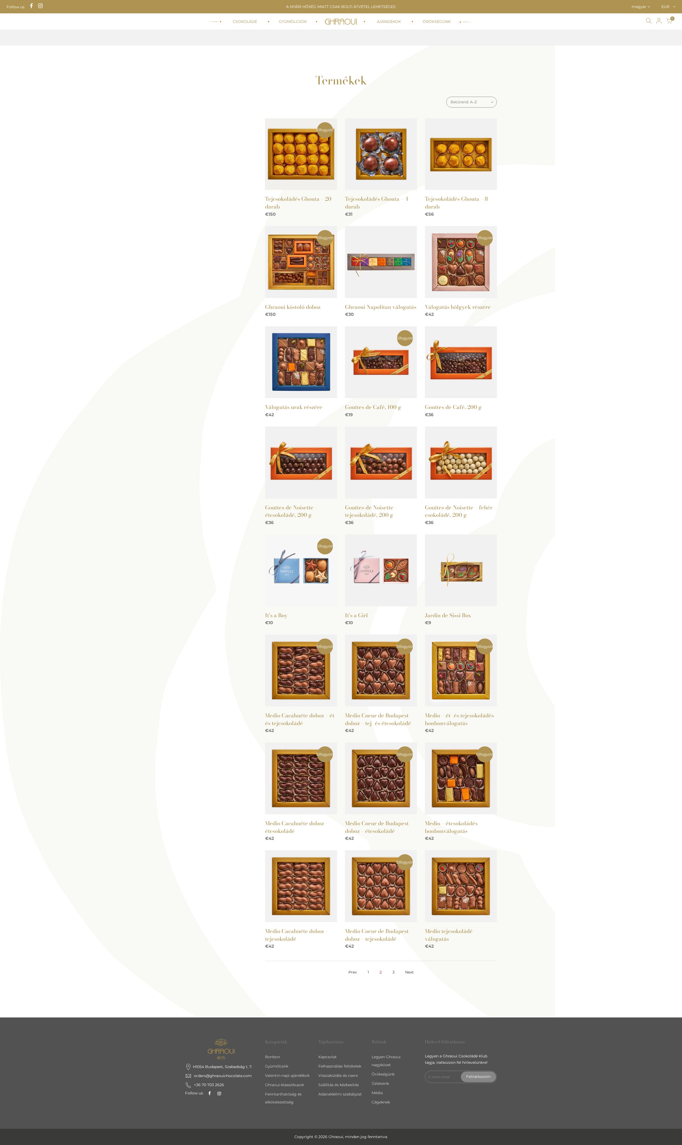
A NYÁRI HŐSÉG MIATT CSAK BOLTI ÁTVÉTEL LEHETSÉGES (341, 6)
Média (377, 1092)
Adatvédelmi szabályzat (340, 1094)
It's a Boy (276, 615)
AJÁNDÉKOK (389, 21)
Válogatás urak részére (293, 407)
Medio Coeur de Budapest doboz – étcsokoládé (377, 827)
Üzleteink (380, 1083)
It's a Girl (356, 615)
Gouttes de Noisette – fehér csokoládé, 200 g (459, 511)
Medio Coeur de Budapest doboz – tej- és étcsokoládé (378, 719)
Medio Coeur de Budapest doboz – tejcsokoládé (377, 935)
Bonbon (272, 1056)
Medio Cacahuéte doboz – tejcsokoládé (296, 935)
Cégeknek (381, 1102)
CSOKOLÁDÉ (245, 21)
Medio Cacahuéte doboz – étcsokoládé (296, 827)
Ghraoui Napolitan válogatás (380, 307)
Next (409, 972)
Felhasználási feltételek (339, 1066)
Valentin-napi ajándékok (287, 1075)
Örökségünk (383, 1074)
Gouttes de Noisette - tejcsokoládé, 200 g (371, 511)
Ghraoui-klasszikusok (284, 1084)
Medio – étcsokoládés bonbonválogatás (451, 827)
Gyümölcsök (276, 1066)
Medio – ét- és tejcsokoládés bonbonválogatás (459, 719)
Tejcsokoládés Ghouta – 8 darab (456, 203)
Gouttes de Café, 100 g (373, 407)
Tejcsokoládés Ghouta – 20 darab (298, 203)
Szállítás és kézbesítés (338, 1084)
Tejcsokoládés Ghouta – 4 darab (376, 203)
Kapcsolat (327, 1056)
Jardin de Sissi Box (448, 615)
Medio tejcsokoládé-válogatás (449, 935)
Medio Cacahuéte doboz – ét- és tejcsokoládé (300, 719)
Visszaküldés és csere (338, 1075)
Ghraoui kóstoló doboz (292, 307)
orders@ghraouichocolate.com (223, 1075)
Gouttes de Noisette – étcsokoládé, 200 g (291, 511)
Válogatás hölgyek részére (458, 307)
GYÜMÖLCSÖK (293, 21)
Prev (352, 972)
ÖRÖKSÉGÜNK (437, 21)
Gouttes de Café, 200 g (453, 407)
